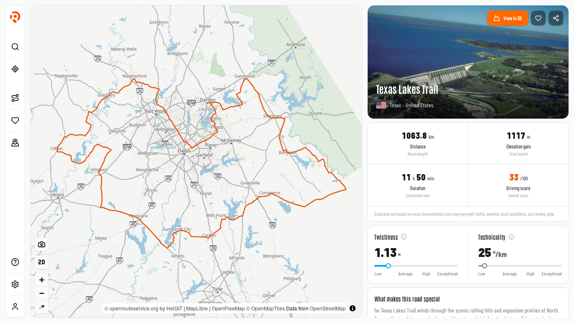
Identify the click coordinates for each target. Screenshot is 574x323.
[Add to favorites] (538, 18)
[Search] (15, 46)
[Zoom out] (41, 293)
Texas (395, 105)
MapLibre (197, 308)
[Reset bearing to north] (41, 306)
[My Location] (15, 69)
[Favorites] (15, 120)
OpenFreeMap (228, 308)
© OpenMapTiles (265, 308)
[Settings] (15, 284)
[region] (196, 161)
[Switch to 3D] (41, 262)
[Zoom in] (41, 279)
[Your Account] (15, 306)
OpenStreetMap (328, 308)
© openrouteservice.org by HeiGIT (143, 308)
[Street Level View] (41, 244)
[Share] (555, 18)
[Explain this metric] (404, 237)
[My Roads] (15, 142)
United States (419, 105)
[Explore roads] (15, 98)
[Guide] (15, 262)
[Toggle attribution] (353, 308)
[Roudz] (15, 17)
